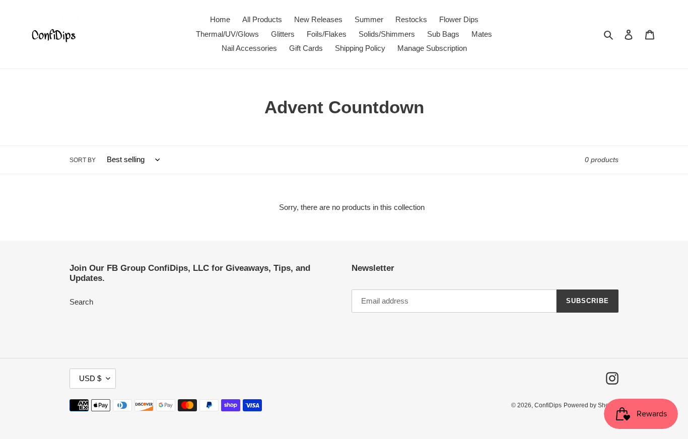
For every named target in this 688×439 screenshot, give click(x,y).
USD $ (90, 378)
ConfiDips (548, 405)
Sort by (83, 160)
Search (81, 302)
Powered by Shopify (591, 405)
